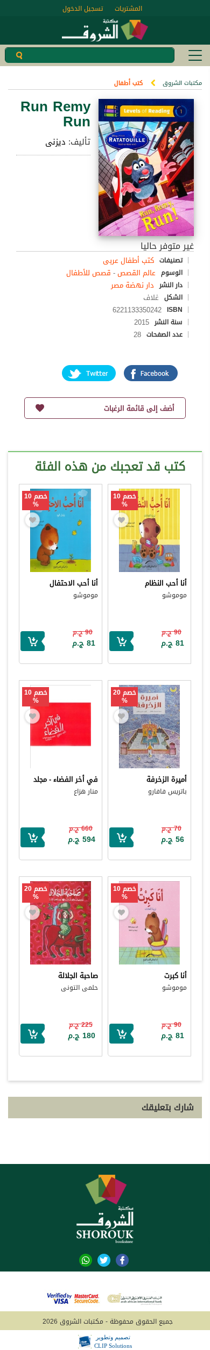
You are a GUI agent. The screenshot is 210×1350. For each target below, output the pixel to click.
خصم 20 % (124, 696)
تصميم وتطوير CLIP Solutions (113, 1341)
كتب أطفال (128, 83)
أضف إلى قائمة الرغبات (139, 408)
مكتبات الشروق (182, 83)
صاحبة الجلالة (78, 975)
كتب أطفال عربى (128, 260)
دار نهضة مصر (132, 285)
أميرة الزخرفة (166, 779)
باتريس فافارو (167, 791)
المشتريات (128, 9)
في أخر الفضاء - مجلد (65, 779)
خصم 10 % (124, 500)
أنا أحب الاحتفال (74, 583)
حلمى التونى (79, 988)
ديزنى (55, 141)
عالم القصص (136, 273)
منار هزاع (86, 791)
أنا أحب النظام (166, 583)
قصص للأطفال (88, 273)
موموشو (174, 595)
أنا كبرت (175, 975)
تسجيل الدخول (82, 9)
